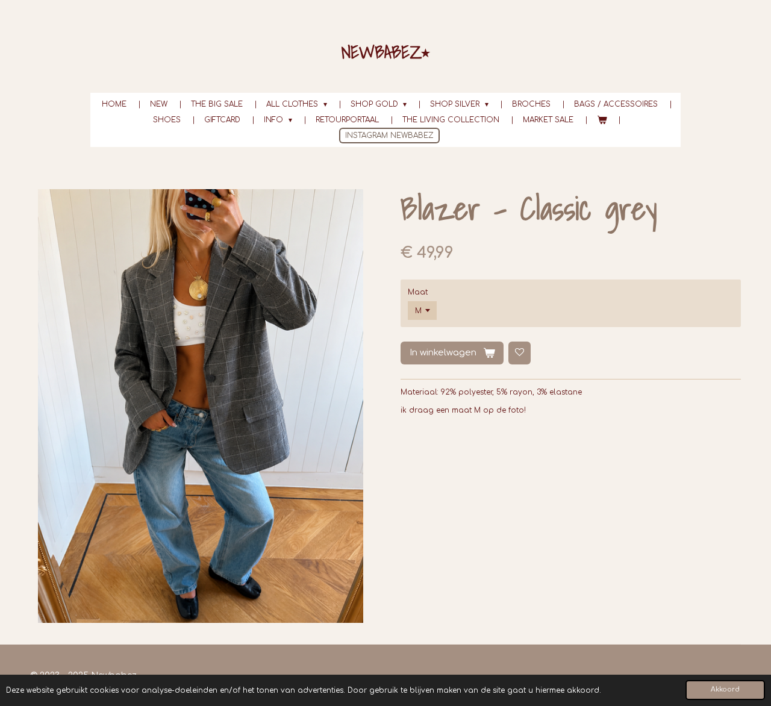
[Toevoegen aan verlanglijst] (519, 353)
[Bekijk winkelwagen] (602, 120)
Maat (418, 292)
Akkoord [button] (725, 689)
